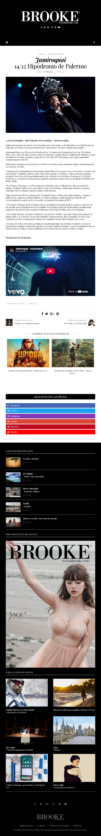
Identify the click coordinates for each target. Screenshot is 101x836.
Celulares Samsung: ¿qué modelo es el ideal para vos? (25, 786)
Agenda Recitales (55, 54)
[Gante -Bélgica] (74, 730)
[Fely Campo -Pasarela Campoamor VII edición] (27, 730)
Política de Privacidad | (60, 825)
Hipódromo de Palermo (15, 304)
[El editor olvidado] (13, 462)
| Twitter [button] (13, 410)
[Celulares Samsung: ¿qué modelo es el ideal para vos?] (27, 768)
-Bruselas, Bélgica (31, 490)
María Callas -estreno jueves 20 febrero (73, 371)
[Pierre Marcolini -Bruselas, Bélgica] (13, 492)
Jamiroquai (32, 304)
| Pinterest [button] (14, 426)
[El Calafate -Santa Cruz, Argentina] (13, 477)
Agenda (41, 54)
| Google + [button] (13, 421)
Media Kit (77, 825)
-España (27, 505)
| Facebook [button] (13, 405)
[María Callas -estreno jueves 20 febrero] (73, 353)
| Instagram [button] (14, 416)
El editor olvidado (31, 458)
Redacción (49, 72)
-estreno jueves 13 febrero (20, 711)
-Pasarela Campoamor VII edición (19, 748)
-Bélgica (56, 748)
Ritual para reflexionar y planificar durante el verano (74, 710)
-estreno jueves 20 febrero (63, 786)
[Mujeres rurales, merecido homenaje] (13, 522)
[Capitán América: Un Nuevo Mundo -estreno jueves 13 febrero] (28, 353)
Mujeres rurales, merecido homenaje (40, 518)
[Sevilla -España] (13, 507)
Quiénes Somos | (27, 825)
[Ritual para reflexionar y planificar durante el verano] (74, 693)
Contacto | (42, 825)
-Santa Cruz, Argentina (33, 475)
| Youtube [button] (13, 432)
